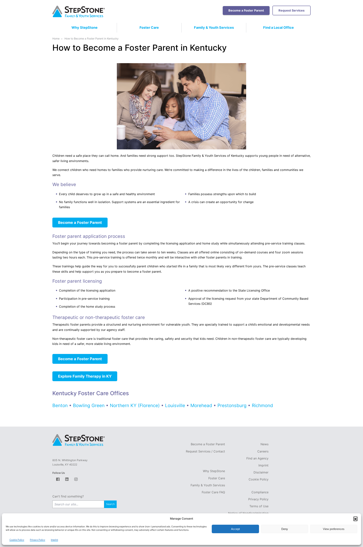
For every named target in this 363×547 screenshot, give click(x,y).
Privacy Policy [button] (37, 539)
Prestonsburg (232, 405)
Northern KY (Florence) (135, 405)
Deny (284, 529)
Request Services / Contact (205, 451)
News (264, 444)
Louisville (175, 405)
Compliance (259, 492)
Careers (262, 451)
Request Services (291, 10)
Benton (60, 405)
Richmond (263, 405)
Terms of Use (258, 506)
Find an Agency (257, 458)
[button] (355, 519)
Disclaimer (261, 472)
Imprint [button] (54, 539)
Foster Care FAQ (213, 492)
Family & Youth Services (214, 27)
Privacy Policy (258, 499)
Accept (235, 529)
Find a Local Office (278, 27)
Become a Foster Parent (246, 10)
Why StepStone (84, 27)
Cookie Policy (258, 479)
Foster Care (149, 27)
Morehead (201, 405)
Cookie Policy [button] (16, 539)
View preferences (333, 529)
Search (110, 504)
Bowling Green (89, 405)
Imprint (263, 465)
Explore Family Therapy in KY (85, 376)
